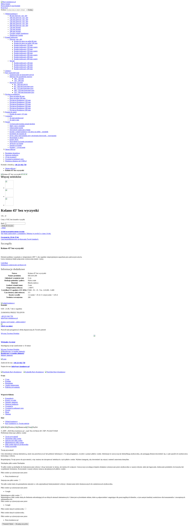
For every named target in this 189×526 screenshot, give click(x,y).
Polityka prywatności (12, 387)
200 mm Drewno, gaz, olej (19, 25)
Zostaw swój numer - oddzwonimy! (13, 322)
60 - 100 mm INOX (21, 84)
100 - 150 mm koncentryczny (24, 90)
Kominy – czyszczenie (17, 147)
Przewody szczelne (16, 82)
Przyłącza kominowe (12, 94)
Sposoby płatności (11, 402)
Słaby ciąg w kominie (17, 126)
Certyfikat (4, 263)
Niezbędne (21, 463)
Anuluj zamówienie (12, 385)
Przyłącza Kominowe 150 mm (20, 104)
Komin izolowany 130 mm (23, 45)
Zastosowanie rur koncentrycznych (22, 75)
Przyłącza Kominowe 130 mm (20, 102)
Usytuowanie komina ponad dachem (22, 124)
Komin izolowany (11, 37)
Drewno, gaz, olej (16, 39)
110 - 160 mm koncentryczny (24, 92)
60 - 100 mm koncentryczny (23, 86)
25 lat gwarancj (10, 157)
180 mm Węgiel (15, 31)
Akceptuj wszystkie (22, 524)
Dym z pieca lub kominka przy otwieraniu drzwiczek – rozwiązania (33, 136)
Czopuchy (8, 116)
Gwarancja (9, 406)
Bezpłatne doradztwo (12, 153)
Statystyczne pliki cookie (13, 440)
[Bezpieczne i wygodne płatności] (13, 351)
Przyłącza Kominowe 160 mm (20, 106)
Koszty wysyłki (10, 400)
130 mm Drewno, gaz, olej (19, 20)
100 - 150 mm (19, 79)
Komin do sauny (11, 112)
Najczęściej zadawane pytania (20, 130)
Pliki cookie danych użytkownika (16, 444)
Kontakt (8, 381)
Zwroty (7, 410)
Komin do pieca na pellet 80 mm (25, 41)
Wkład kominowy (11, 14)
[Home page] (3, 359)
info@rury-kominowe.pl (9, 318)
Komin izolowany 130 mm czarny (26, 47)
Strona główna (10, 149)
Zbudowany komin (16, 35)
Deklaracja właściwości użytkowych (13, 265)
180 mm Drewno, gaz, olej (19, 23)
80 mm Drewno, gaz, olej (18, 16)
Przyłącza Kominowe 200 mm (20, 110)
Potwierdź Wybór (8, 524)
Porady (7, 122)
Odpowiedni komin (16, 128)
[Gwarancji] (94, 336)
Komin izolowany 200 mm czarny (26, 59)
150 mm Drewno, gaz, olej (19, 22)
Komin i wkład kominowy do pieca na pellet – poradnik (29, 132)
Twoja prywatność (11, 437)
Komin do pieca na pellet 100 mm (25, 43)
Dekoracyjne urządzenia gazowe (21, 77)
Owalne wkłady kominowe (19, 33)
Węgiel (12, 61)
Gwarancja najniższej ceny (14, 159)
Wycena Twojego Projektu (10, 333)
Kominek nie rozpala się (18, 134)
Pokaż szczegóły (11, 446)
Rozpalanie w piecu (16, 138)
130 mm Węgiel (15, 27)
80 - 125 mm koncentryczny (23, 88)
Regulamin (9, 383)
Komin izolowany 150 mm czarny (26, 51)
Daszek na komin (16, 145)
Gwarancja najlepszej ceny (14, 408)
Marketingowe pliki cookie (14, 442)
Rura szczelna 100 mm (17, 98)
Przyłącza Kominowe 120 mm (20, 100)
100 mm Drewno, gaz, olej (19, 18)
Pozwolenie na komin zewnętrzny (21, 141)
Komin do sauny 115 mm (18, 114)
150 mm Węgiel (15, 29)
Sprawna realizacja (11, 155)
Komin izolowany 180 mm (23, 53)
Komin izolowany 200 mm (23, 57)
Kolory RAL (14, 139)
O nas (7, 379)
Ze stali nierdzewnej (17, 118)
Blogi (7, 412)
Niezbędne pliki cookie (13, 438)
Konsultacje (9, 398)
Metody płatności (7, 355)
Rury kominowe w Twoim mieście (17, 423)
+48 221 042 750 (7, 316)
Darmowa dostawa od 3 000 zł (15, 161)
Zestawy (8, 71)
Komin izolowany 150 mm (23, 49)
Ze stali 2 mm (14, 120)
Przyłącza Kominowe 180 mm (20, 108)
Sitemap (8, 414)
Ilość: (3, 223)
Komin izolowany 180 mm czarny (26, 55)
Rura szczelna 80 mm (17, 96)
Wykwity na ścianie (16, 143)
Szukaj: (3, 10)
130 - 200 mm (19, 80)
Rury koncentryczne (12, 73)
